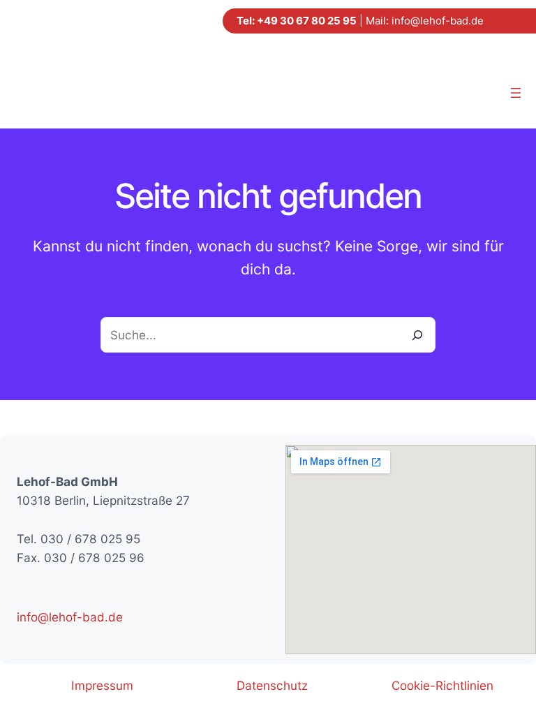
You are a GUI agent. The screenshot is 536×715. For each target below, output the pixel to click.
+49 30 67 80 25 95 (307, 20)
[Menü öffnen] (515, 92)
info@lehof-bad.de (438, 20)
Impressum (102, 685)
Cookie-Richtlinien (442, 685)
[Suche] (417, 334)
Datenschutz (272, 685)
